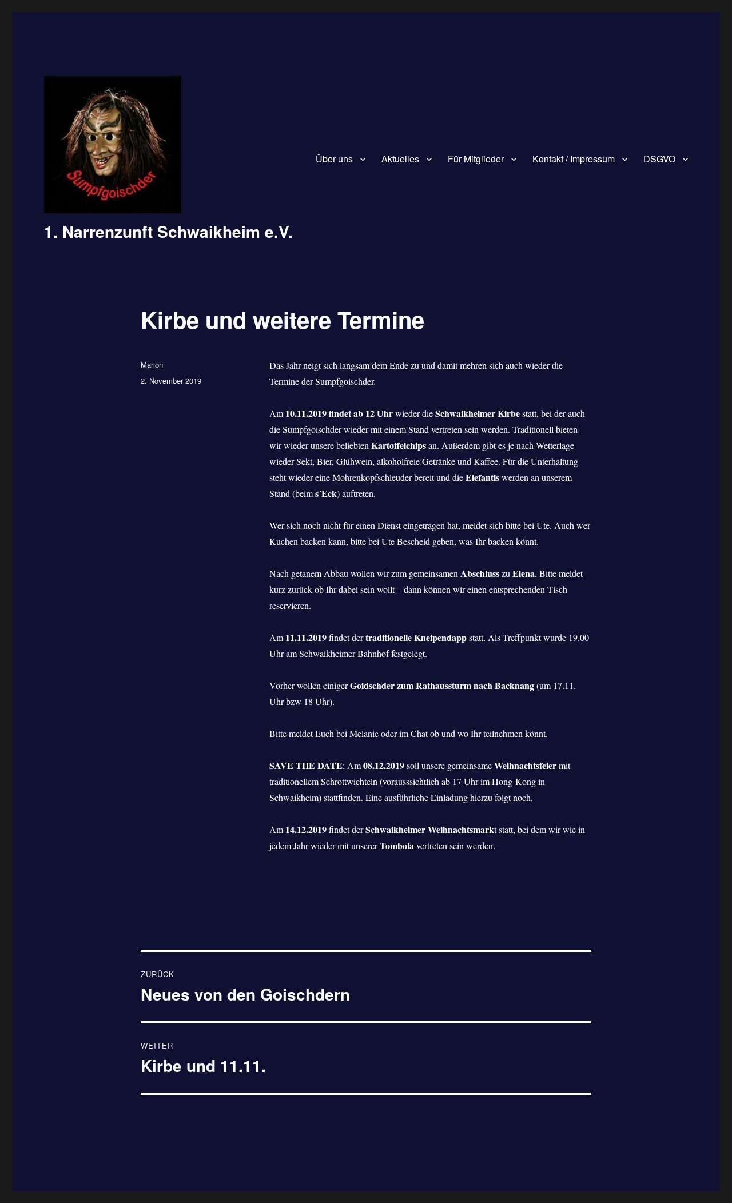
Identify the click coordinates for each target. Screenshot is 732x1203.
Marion (152, 364)
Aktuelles (400, 158)
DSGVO (659, 158)
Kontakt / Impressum (573, 158)
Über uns (334, 158)
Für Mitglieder (476, 158)
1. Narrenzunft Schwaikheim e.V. (168, 231)
